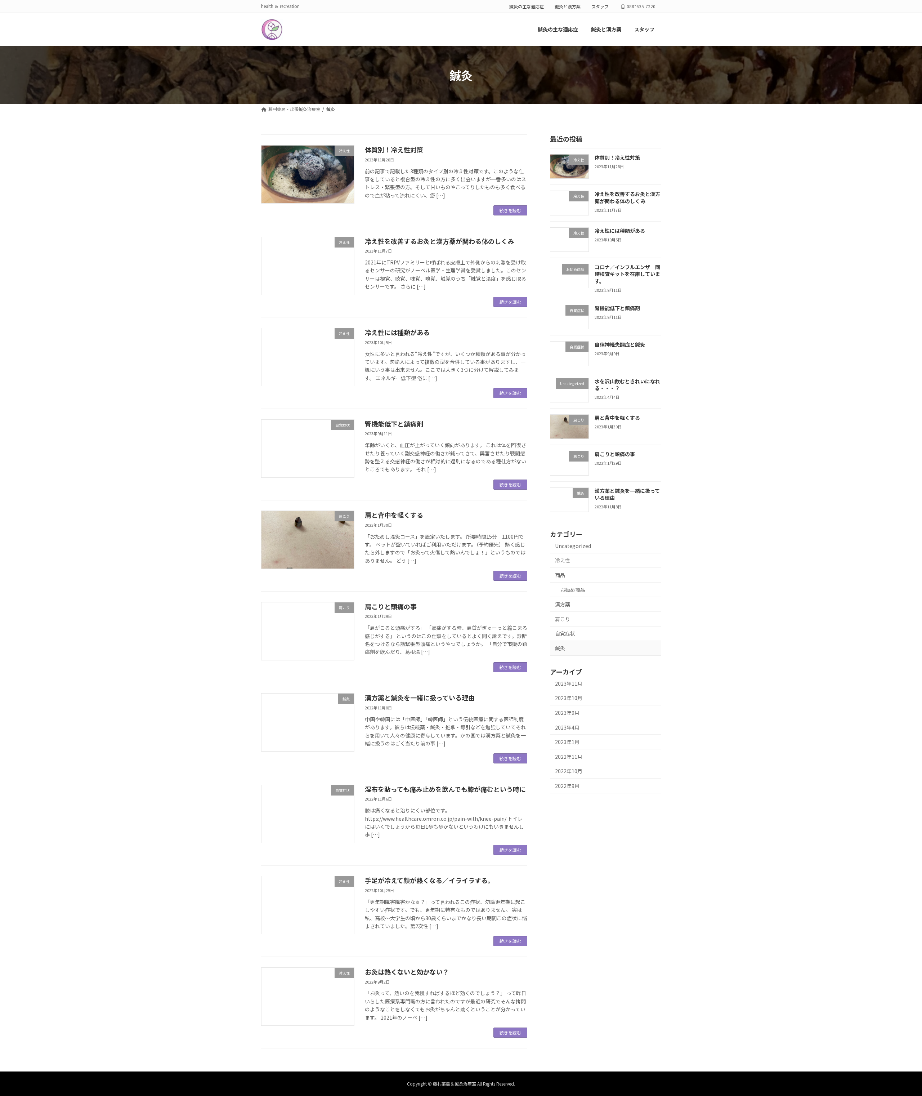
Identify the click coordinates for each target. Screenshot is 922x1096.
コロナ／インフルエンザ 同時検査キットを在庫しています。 (627, 274)
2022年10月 (568, 771)
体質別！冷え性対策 (394, 149)
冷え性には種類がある (397, 332)
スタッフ (600, 6)
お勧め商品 (572, 589)
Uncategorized (573, 545)
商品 (560, 575)
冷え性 (562, 560)
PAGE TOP (896, 1056)
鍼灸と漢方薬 (568, 6)
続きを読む (510, 210)
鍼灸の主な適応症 (526, 6)
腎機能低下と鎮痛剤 (394, 423)
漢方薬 (562, 604)
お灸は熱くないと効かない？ (407, 971)
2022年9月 (567, 785)
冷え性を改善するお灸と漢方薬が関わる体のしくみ (439, 241)
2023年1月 (567, 742)
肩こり (562, 619)
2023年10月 (568, 698)
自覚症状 (565, 633)
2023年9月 (567, 712)
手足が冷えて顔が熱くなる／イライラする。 (429, 880)
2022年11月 (568, 756)
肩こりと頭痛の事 (391, 606)
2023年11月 (568, 683)
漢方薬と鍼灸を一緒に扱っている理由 (420, 697)
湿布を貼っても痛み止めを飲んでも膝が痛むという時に (445, 789)
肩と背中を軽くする (394, 515)
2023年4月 (567, 727)
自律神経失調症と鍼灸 (620, 344)
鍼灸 (560, 648)
